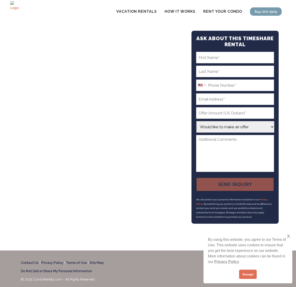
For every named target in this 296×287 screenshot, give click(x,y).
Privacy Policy (52, 263)
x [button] (288, 236)
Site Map (96, 263)
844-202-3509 (266, 11)
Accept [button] (247, 274)
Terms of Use (76, 263)
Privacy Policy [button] (226, 262)
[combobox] (201, 85)
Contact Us (30, 263)
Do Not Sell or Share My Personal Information (56, 271)
